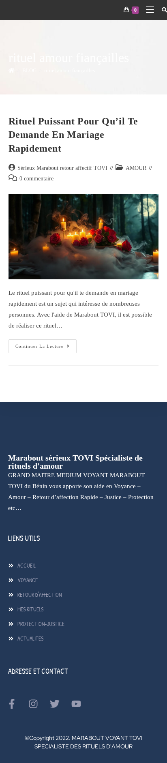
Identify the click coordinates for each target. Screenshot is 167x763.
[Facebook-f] (11, 704)
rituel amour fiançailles (69, 70)
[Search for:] (161, 10)
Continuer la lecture (46, 344)
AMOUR (136, 168)
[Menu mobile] (147, 10)
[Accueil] (12, 70)
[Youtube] (76, 704)
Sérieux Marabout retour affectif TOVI (62, 168)
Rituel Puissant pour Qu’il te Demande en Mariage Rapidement (73, 135)
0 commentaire (36, 179)
